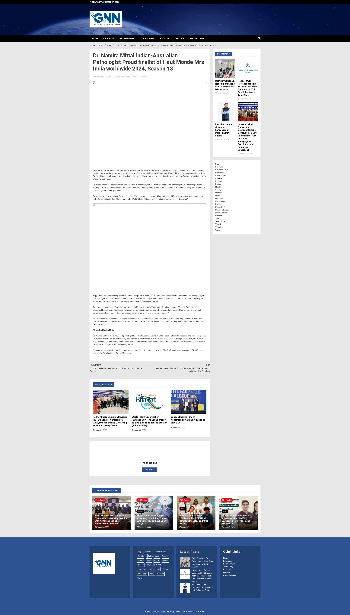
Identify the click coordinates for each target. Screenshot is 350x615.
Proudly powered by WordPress (159, 611)
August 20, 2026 (139, 430)
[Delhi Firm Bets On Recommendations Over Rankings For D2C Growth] (185, 562)
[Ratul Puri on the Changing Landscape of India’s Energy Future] (185, 588)
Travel (218, 224)
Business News (221, 170)
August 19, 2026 (145, 527)
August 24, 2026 (100, 430)
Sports (218, 218)
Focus (218, 184)
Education (108, 38)
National (122, 77)
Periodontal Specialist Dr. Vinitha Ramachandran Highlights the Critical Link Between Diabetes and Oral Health (194, 518)
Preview (218, 215)
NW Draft (219, 198)
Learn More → (149, 469)
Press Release (197, 38)
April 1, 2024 (112, 77)
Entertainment (128, 38)
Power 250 (220, 207)
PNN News (220, 201)
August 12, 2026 (187, 527)
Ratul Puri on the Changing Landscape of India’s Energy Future (223, 130)
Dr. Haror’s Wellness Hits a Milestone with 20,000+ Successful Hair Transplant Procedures (236, 519)
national (135, 77)
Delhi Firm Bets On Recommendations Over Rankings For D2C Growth (225, 85)
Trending (219, 227)
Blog (217, 164)
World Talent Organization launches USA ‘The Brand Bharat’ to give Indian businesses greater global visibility (149, 421)
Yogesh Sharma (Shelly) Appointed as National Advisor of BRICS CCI (188, 420)
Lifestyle (179, 38)
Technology (147, 38)
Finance (218, 181)
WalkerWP (200, 611)
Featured (219, 178)
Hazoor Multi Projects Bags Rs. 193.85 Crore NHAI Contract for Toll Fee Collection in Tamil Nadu (247, 88)
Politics (218, 204)
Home (95, 38)
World (217, 230)
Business (164, 38)
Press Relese (221, 213)
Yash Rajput (99, 77)
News (217, 195)
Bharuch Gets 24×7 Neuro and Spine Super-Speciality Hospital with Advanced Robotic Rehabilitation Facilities (111, 519)
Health (218, 187)
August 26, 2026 (223, 93)
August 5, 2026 (229, 527)
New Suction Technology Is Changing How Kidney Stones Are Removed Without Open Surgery (152, 519)
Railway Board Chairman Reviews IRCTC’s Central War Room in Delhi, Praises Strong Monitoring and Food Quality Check (110, 421)
